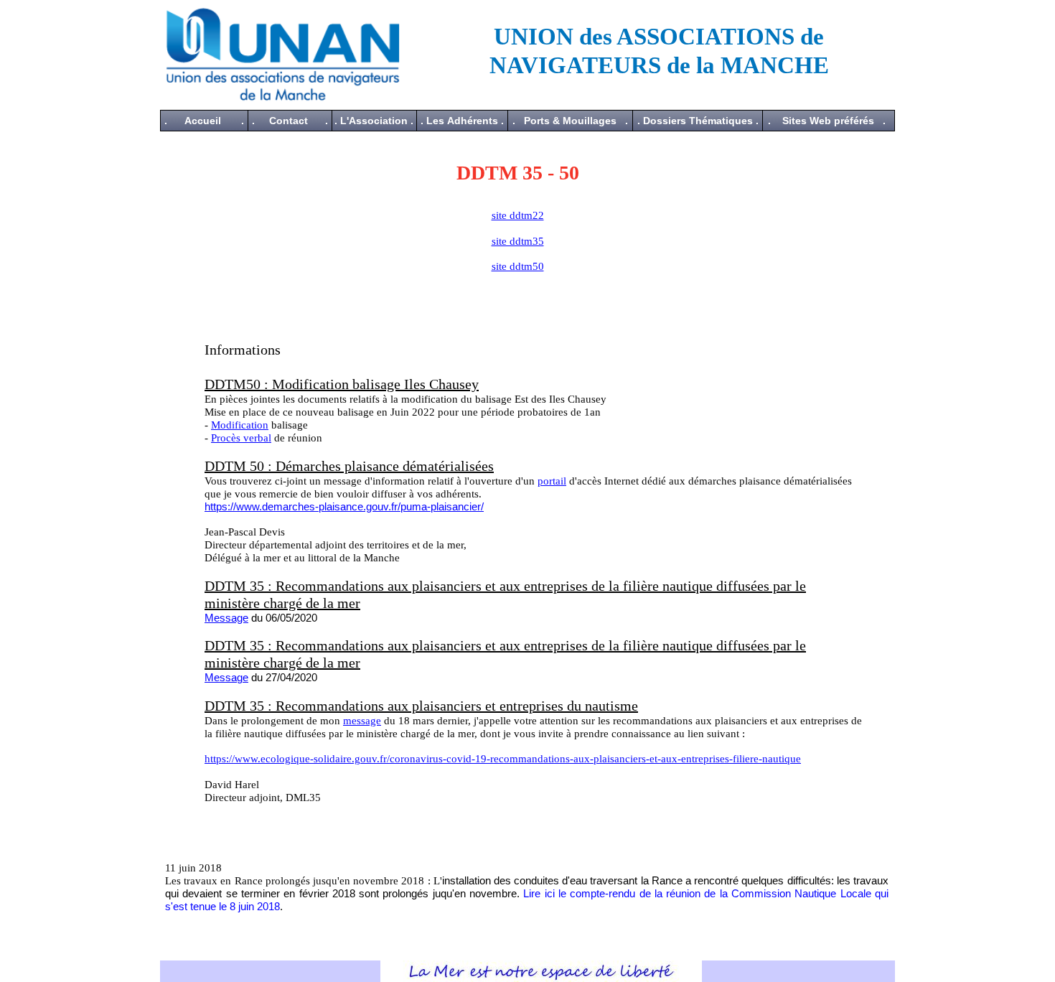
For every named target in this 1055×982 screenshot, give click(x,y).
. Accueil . (204, 120)
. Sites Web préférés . (827, 120)
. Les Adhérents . (462, 120)
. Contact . (290, 120)
